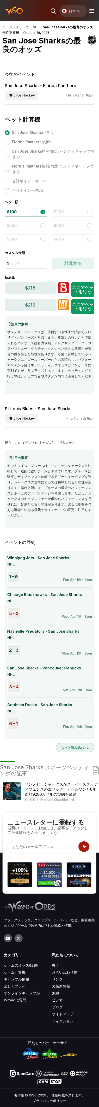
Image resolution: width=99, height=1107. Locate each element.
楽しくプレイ (14, 986)
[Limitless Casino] (19, 875)
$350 (12, 239)
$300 (59, 225)
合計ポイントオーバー (31, 181)
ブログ (57, 1007)
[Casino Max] (49, 875)
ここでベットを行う (83, 289)
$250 (12, 225)
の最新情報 (61, 986)
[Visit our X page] (18, 938)
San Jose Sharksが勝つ (32, 132)
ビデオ (57, 1000)
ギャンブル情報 (16, 979)
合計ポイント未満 (27, 190)
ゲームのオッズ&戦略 (21, 965)
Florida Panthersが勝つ (32, 141)
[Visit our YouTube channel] (8, 938)
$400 (59, 239)
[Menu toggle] (91, 11)
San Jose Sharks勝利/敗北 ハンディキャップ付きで (53, 154)
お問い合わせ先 (64, 972)
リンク (57, 979)
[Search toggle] (53, 11)
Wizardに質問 (15, 1000)
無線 (55, 993)
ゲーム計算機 (14, 972)
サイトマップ (63, 1014)
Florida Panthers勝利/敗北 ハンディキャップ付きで (53, 169)
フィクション (63, 1021)
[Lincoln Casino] (79, 875)
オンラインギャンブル (22, 993)
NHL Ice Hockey (21, 95)
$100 (12, 211)
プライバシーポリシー (49, 1101)
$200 (59, 211)
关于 (55, 965)
